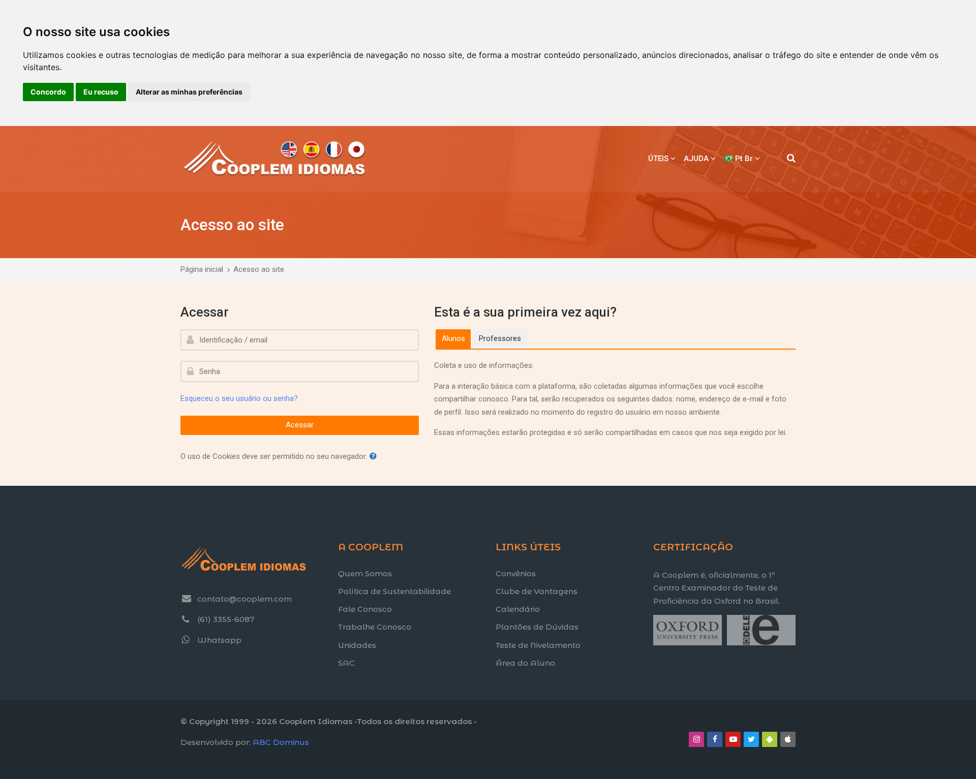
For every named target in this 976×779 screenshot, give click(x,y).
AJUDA (696, 158)
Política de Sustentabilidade (394, 591)
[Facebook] (714, 739)
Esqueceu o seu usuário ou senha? (239, 398)
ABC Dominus (281, 742)
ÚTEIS (658, 158)
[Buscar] (791, 159)
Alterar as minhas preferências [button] (189, 91)
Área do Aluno (525, 663)
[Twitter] (751, 739)
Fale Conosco (365, 609)
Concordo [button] (48, 91)
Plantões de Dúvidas (537, 627)
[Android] (769, 739)
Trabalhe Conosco (374, 627)
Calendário (518, 609)
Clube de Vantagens (536, 591)
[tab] (453, 339)
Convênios (516, 573)
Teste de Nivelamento (538, 645)
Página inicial (201, 269)
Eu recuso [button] (100, 91)
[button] (375, 456)
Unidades (357, 645)
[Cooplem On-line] (275, 159)
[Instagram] (696, 739)
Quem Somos (365, 573)
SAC (346, 663)
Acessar (300, 424)
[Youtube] (733, 739)
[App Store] (788, 739)
